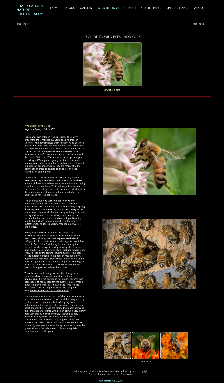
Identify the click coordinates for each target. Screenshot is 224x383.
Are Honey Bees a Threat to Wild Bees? (49, 290)
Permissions (127, 374)
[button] (117, 345)
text (114, 374)
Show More (145, 361)
